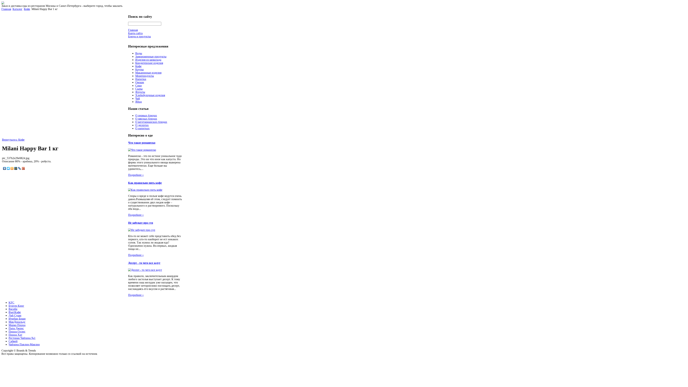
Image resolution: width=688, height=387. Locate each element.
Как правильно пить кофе (145, 182)
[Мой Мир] (16, 168)
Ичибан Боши (17, 318)
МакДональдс (17, 321)
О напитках (142, 128)
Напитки (140, 79)
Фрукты (140, 92)
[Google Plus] (23, 168)
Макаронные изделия (148, 72)
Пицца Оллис (17, 331)
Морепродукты (144, 75)
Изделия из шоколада (148, 59)
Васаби (13, 308)
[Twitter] (8, 168)
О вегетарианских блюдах (151, 121)
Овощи (139, 82)
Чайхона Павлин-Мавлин (24, 344)
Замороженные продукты (150, 56)
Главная (6, 9)
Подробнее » (136, 174)
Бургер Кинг (16, 305)
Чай (137, 98)
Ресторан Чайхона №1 (22, 338)
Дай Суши (15, 315)
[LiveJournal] (20, 168)
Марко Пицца (17, 325)
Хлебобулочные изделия (150, 95)
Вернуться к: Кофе (13, 139)
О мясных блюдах (146, 118)
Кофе (27, 9)
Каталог (17, 9)
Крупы (139, 69)
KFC (11, 302)
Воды (138, 53)
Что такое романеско (141, 142)
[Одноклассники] (12, 168)
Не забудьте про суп (140, 222)
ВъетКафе (15, 312)
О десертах (142, 125)
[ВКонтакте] (4, 168)
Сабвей (13, 341)
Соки (138, 85)
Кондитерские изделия (149, 62)
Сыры (139, 88)
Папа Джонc (16, 328)
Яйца (138, 101)
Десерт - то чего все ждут (144, 262)
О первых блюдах (146, 115)
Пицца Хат (15, 334)
